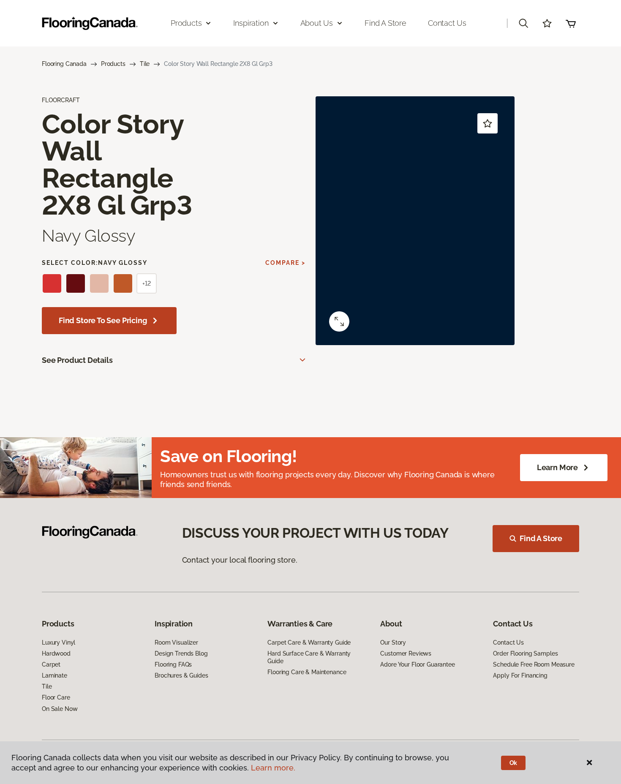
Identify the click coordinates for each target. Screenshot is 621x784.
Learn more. (273, 767)
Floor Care (56, 697)
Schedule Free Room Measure (533, 664)
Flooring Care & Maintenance (306, 672)
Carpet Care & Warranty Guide (309, 642)
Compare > (285, 262)
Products (113, 63)
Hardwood (56, 653)
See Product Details (77, 360)
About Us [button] (316, 23)
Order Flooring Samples (525, 653)
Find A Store (541, 538)
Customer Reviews (405, 653)
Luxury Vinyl (58, 642)
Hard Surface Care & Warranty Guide (309, 657)
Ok (513, 763)
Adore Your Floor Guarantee (417, 664)
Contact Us (447, 23)
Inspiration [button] (250, 23)
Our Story (393, 642)
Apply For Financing (520, 675)
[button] (523, 23)
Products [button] (186, 23)
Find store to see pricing (103, 320)
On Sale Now (59, 708)
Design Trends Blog (181, 653)
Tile (145, 63)
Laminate (54, 675)
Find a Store (385, 23)
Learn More (557, 467)
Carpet (51, 664)
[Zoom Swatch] (339, 321)
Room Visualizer (176, 642)
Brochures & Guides (181, 675)
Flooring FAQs (173, 664)
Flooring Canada (64, 63)
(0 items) (571, 23)
